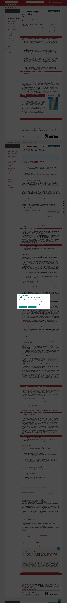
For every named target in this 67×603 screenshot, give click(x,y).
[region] (33, 301)
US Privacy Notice (28, 297)
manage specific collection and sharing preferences (41, 304)
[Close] (49, 295)
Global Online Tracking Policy (36, 297)
